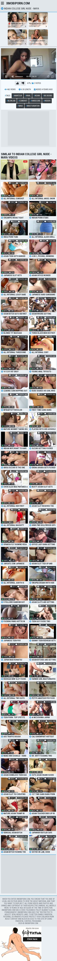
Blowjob (11, 101)
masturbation (33, 106)
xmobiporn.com (18, 3)
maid (20, 106)
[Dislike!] (23, 83)
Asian (37, 96)
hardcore (35, 101)
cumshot (22, 101)
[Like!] (17, 83)
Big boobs (47, 96)
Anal (28, 96)
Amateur (17, 96)
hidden (46, 101)
